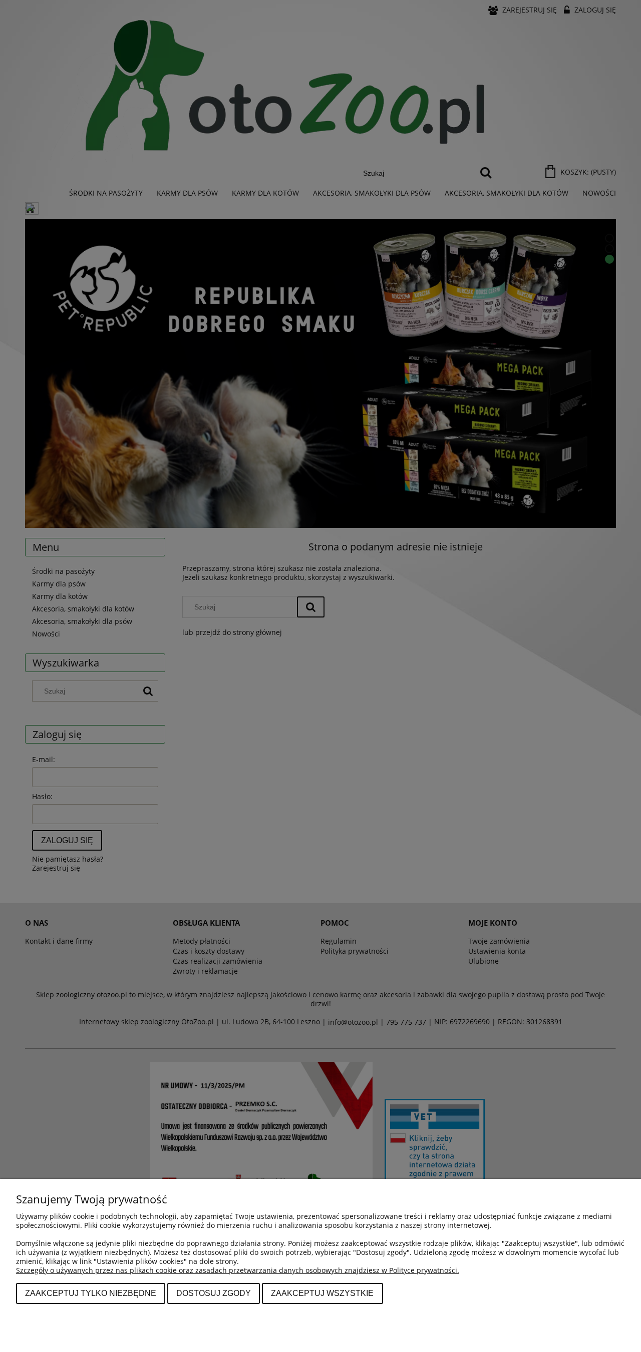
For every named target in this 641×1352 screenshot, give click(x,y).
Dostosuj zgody (213, 1292)
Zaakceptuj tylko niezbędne (90, 1292)
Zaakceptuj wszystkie (322, 1292)
